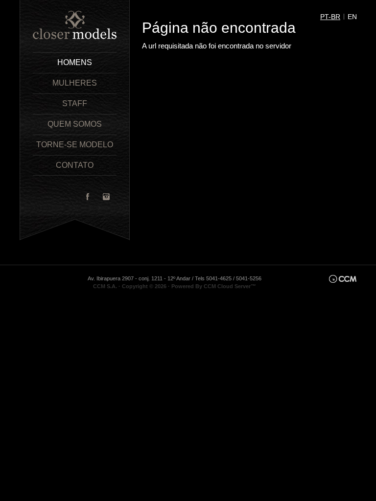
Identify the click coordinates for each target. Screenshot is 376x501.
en (352, 17)
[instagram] (106, 196)
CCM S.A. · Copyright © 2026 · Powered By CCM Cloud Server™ (174, 286)
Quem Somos (74, 124)
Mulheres (74, 83)
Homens (74, 62)
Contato (75, 165)
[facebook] (87, 196)
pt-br (330, 17)
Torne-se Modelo (74, 144)
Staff (74, 103)
